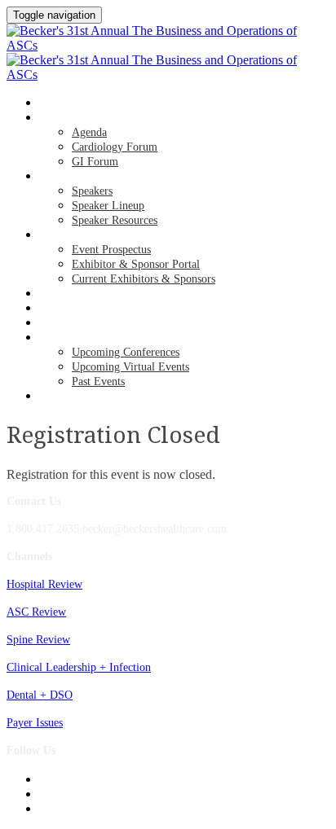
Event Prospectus (111, 249)
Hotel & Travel (78, 309)
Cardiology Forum (114, 147)
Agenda (58, 118)
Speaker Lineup (108, 206)
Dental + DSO (40, 695)
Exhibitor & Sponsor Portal (136, 264)
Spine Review (38, 640)
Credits (58, 294)
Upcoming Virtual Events (130, 367)
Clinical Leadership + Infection (79, 667)
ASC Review (36, 612)
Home (53, 103)
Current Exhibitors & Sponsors (143, 279)
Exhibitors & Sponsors (97, 235)
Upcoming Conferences (125, 352)
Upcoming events (83, 338)
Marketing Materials (95, 396)
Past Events (98, 381)
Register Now (74, 323)
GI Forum (95, 162)
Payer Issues (35, 723)
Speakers (62, 177)
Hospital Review (44, 584)
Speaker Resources (114, 220)
